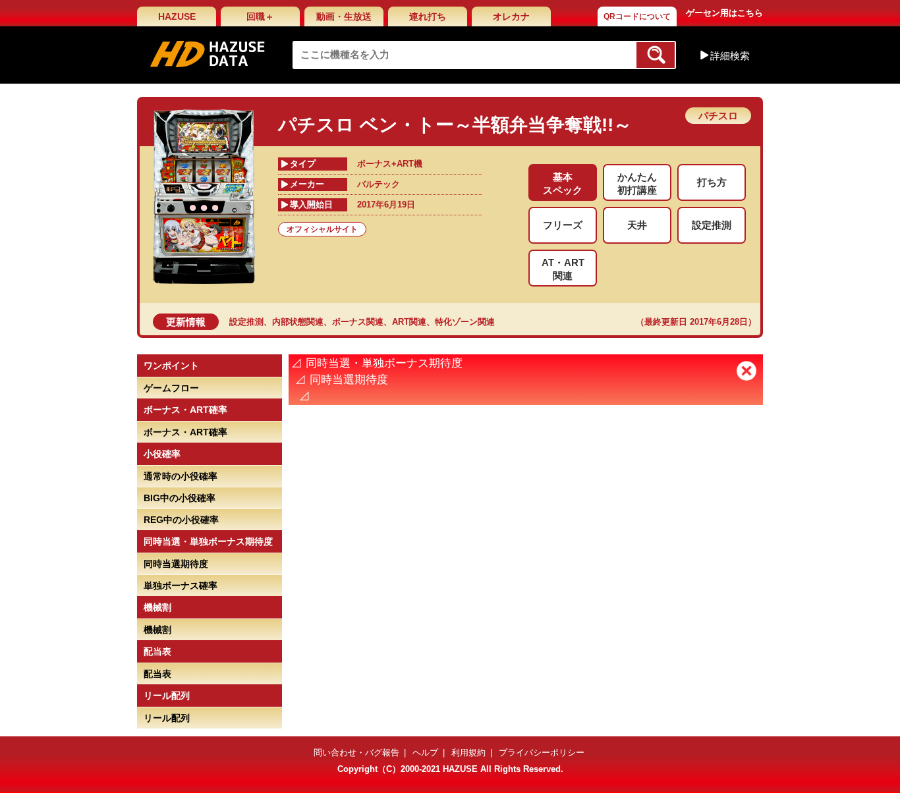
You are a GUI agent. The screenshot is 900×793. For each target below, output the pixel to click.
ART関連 (409, 322)
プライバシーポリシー (541, 752)
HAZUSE (177, 16)
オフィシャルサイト (322, 229)
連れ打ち (427, 16)
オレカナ (511, 16)
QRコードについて (637, 16)
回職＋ (260, 16)
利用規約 (468, 752)
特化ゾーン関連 (465, 322)
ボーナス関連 (357, 322)
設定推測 (246, 322)
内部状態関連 (297, 322)
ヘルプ (425, 752)
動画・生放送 (344, 16)
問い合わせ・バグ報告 (356, 752)
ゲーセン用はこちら (724, 13)
